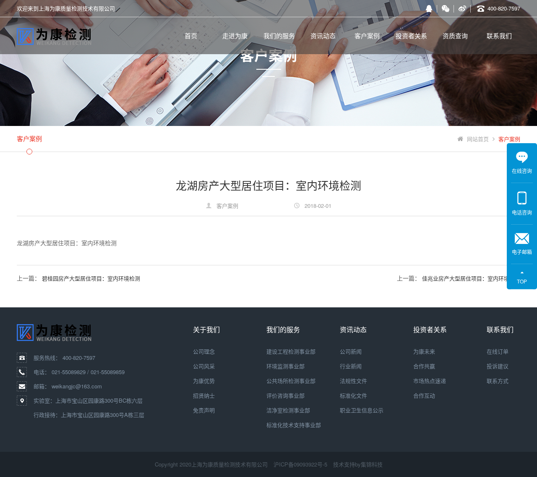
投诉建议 (497, 366)
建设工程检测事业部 (290, 351)
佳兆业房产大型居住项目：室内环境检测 (471, 278)
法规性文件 (353, 381)
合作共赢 (424, 366)
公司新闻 (351, 351)
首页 (191, 35)
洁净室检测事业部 (288, 410)
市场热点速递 (429, 381)
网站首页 (478, 139)
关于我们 (206, 329)
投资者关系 (411, 35)
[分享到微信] (445, 8)
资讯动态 (323, 35)
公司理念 (204, 351)
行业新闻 (351, 366)
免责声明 (204, 410)
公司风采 (204, 366)
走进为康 (235, 35)
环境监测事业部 (285, 366)
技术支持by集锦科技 (358, 464)
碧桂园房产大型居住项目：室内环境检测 (91, 278)
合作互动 (424, 395)
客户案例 (367, 35)
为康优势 (204, 381)
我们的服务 (279, 35)
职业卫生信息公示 (361, 410)
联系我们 (499, 35)
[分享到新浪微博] (462, 8)
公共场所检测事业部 (290, 381)
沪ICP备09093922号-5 (300, 464)
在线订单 (497, 351)
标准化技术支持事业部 (293, 425)
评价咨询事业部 (285, 395)
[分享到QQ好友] (428, 8)
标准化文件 (353, 395)
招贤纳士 (204, 395)
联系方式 (497, 381)
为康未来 (424, 351)
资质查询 (455, 35)
